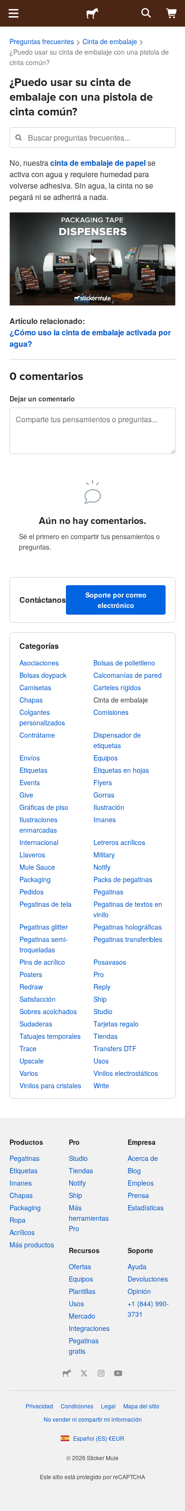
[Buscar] (145, 13)
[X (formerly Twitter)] (84, 1373)
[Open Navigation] (13, 13)
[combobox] (92, 137)
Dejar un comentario (42, 398)
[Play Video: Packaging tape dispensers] (92, 258)
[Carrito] (171, 13)
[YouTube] (118, 1373)
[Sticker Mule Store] (67, 1373)
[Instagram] (101, 1373)
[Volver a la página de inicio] (92, 13)
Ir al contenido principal (7, 7)
